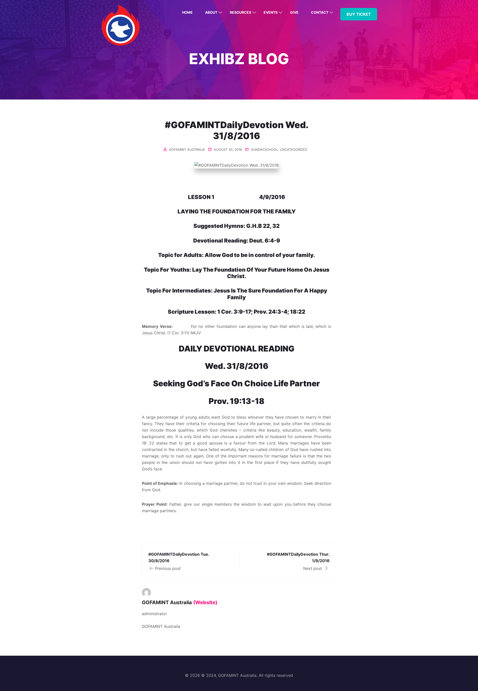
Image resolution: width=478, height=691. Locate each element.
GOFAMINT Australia (187, 149)
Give (294, 12)
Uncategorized (293, 149)
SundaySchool (264, 149)
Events (271, 12)
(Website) (205, 602)
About (211, 12)
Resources (240, 12)
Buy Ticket (359, 14)
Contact (319, 12)
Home (187, 12)
